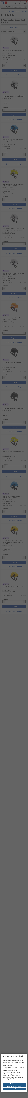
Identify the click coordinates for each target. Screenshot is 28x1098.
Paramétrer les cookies (14, 1086)
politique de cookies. (11, 1079)
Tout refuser (14, 1089)
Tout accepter (14, 1084)
